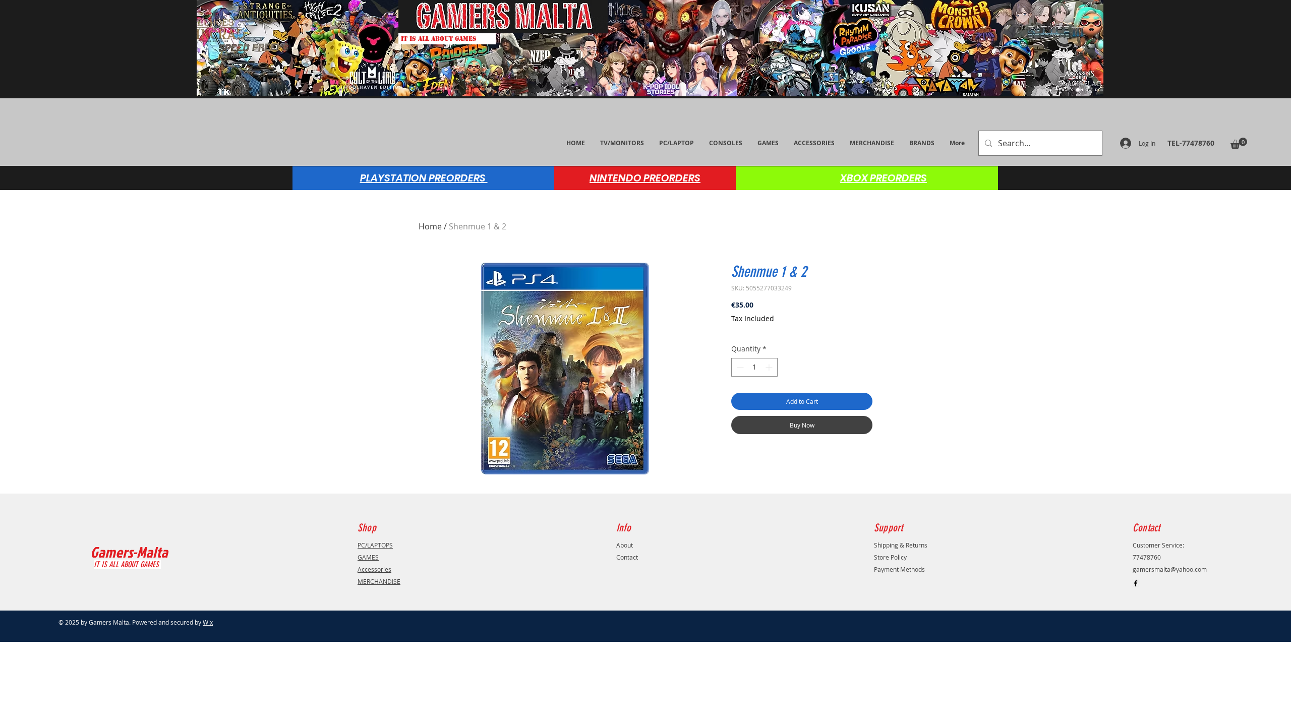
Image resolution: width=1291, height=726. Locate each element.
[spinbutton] (754, 367)
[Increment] (770, 367)
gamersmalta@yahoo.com (1170, 569)
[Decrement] (739, 367)
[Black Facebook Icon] (1136, 583)
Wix (208, 622)
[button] (1238, 143)
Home (430, 226)
